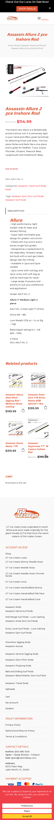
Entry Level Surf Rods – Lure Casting (25, 628)
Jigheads (10, 689)
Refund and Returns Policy (20, 730)
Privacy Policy (13, 725)
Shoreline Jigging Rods (17, 642)
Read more (23, 410)
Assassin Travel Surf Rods (33, 45)
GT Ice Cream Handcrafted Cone (22, 599)
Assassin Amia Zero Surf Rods (21, 621)
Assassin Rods (13, 607)
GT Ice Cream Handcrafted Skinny (23, 587)
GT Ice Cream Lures (16, 557)
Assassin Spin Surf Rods (18, 632)
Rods (17, 45)
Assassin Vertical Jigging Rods (21, 654)
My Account (11, 702)
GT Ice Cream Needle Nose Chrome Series (24, 574)
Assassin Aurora (14, 646)
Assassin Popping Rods (18, 665)
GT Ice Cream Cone (15, 581)
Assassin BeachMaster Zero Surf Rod (25, 675)
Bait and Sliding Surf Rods (19, 671)
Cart (7, 696)
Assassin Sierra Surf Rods (19, 611)
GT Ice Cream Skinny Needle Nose (24, 561)
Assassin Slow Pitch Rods (19, 659)
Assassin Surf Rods (15, 200)
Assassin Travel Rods (16, 683)
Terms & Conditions (16, 736)
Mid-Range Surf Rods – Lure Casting (25, 617)
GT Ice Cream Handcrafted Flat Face (24, 593)
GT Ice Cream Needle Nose (20, 567)
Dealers (9, 708)
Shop (10, 45)
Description (16, 210)
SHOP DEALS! (27, 8)
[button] (43, 69)
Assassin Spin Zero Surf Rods (28, 196)
